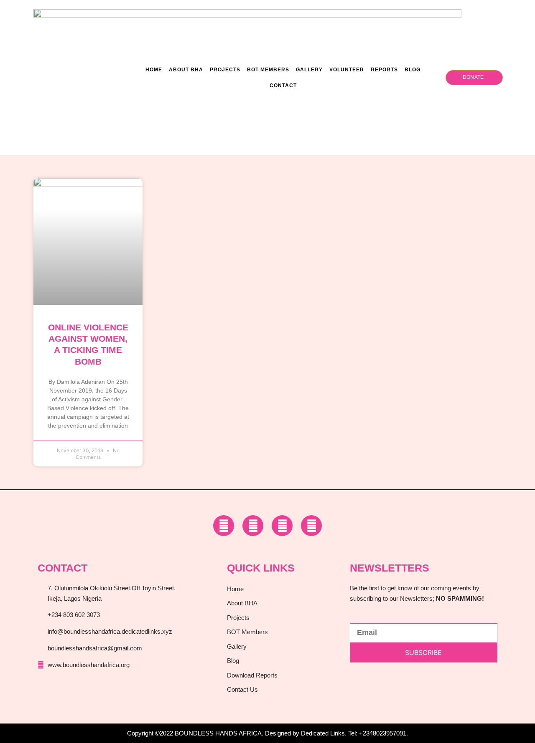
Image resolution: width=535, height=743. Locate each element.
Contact (283, 85)
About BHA (186, 70)
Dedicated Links (323, 733)
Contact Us (242, 689)
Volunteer (346, 70)
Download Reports (252, 675)
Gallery (309, 70)
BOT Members (268, 70)
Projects (225, 70)
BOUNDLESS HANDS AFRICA (218, 733)
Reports (384, 70)
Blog (412, 70)
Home (153, 70)
